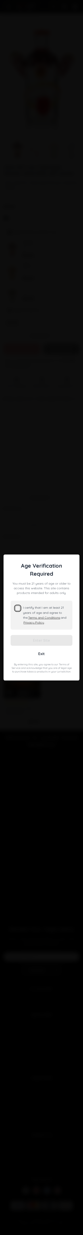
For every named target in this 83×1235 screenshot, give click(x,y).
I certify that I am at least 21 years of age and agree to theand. (44, 615)
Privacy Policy (33, 623)
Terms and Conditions (44, 618)
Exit (41, 654)
